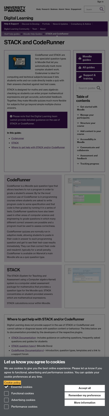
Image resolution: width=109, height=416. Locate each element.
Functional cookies (22, 393)
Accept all (85, 388)
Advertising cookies (23, 400)
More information (84, 402)
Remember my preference (85, 395)
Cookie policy (12, 382)
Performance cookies (24, 406)
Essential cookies (21, 387)
